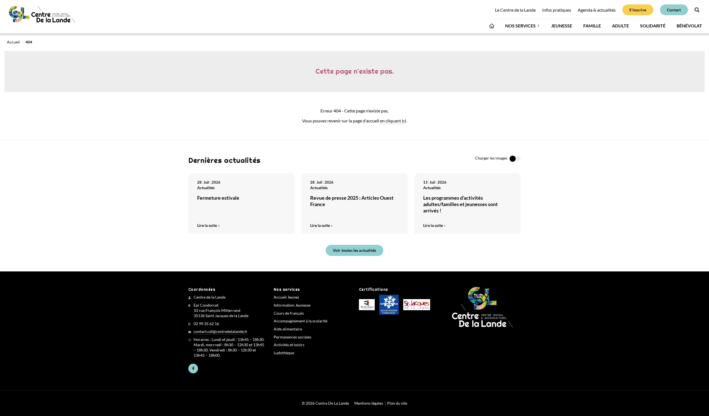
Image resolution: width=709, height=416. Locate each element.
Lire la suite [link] (207, 225)
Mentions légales (368, 403)
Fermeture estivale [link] (218, 198)
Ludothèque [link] (284, 353)
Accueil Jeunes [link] (286, 297)
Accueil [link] (13, 42)
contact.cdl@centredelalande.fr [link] (221, 331)
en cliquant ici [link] (393, 120)
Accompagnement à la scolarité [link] (300, 321)
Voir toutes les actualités (354, 250)
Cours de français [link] (289, 313)
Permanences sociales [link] (292, 337)
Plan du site (397, 403)
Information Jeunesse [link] (292, 305)
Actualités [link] (206, 188)
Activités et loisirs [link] (289, 345)
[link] (42, 17)
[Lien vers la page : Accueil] (492, 27)
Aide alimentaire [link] (288, 329)
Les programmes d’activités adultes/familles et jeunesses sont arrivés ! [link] (460, 204)
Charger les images (491, 158)
